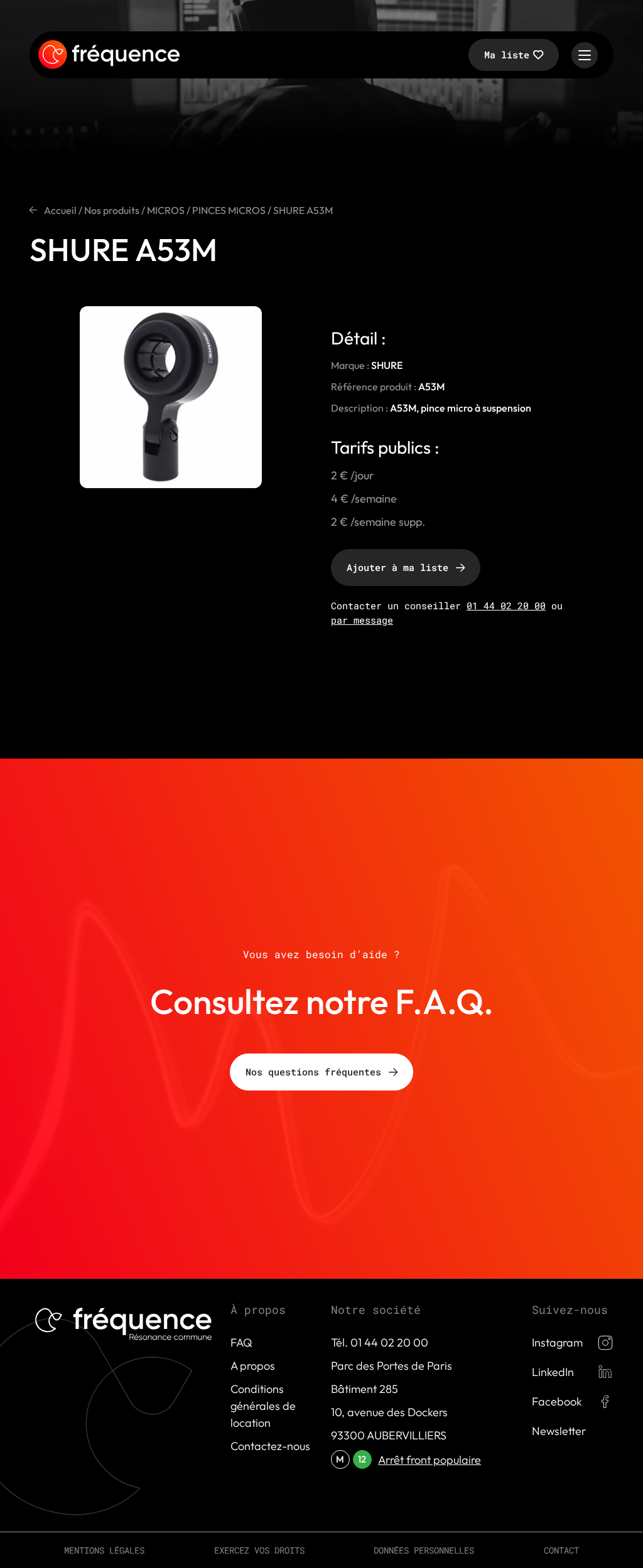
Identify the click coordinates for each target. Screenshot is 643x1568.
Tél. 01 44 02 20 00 (379, 1342)
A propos (252, 1365)
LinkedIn (553, 1372)
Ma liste (506, 54)
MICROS (166, 210)
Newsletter (559, 1431)
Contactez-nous (270, 1446)
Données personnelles (424, 1550)
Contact (561, 1550)
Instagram (557, 1342)
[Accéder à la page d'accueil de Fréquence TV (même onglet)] (109, 55)
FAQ (241, 1342)
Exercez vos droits (259, 1550)
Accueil (60, 210)
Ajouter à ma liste (397, 567)
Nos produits (111, 210)
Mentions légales (104, 1550)
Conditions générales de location (263, 1406)
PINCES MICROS (229, 210)
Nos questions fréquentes (313, 1071)
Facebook (557, 1401)
